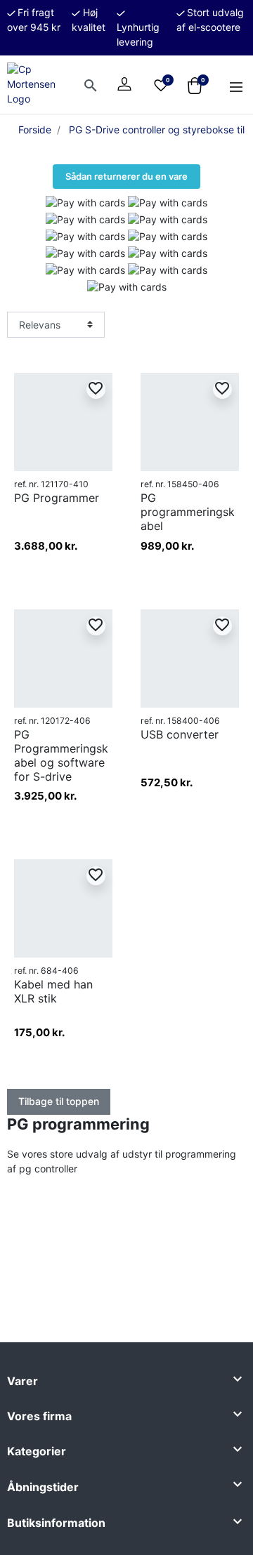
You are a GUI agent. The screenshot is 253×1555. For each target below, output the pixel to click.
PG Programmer (56, 498)
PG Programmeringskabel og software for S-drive (61, 755)
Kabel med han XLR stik (53, 991)
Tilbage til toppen (58, 1101)
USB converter (180, 734)
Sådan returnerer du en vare (126, 176)
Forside (34, 129)
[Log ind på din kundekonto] (124, 84)
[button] (89, 84)
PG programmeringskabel (188, 512)
